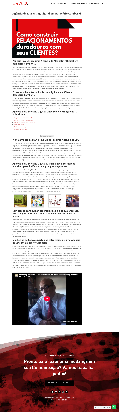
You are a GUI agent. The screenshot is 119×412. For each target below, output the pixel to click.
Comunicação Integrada (77, 3)
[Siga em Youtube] (66, 391)
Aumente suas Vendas (59, 383)
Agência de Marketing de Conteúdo (24, 122)
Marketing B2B (94, 3)
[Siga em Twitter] (56, 391)
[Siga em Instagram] (63, 391)
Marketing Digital (19, 124)
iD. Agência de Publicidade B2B (23, 118)
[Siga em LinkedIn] (59, 391)
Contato (104, 3)
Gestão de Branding (20, 127)
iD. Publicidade (61, 3)
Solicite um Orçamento (47, 136)
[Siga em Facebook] (52, 391)
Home (53, 3)
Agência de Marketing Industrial (23, 120)
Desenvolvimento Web (20, 129)
